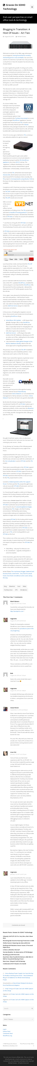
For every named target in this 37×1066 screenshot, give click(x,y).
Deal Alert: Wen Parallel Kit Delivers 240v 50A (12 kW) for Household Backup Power (18, 958)
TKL (21, 122)
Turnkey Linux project (21, 118)
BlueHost (30, 408)
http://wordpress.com (16, 611)
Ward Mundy (22, 391)
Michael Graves (21, 36)
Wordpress (23, 590)
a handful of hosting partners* (18, 212)
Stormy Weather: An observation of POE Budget (18, 952)
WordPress (16, 120)
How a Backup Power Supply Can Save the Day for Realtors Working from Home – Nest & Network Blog (18, 975)
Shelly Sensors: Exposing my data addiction (16, 943)
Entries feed (6, 1031)
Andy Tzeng (8, 988)
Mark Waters (14, 601)
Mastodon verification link (20, 1061)
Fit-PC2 (18, 162)
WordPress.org (7, 1035)
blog (5, 586)
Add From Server (13, 306)
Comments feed (8, 1033)
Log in (4, 1029)
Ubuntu (26, 124)
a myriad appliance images (24, 507)
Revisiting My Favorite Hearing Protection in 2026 (18, 940)
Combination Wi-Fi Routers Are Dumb (14, 964)
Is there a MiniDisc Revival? (11, 950)
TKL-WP (8, 191)
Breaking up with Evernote (11, 954)
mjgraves (13, 619)
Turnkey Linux (8, 590)
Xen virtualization (10, 461)
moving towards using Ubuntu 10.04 (21, 179)
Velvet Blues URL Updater (13, 320)
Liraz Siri (13, 752)
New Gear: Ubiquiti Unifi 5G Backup (14, 961)
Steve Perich (14, 708)
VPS (16, 590)
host (19, 586)
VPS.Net (9, 216)
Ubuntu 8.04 (6, 175)
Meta (24, 586)
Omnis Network (16, 394)
